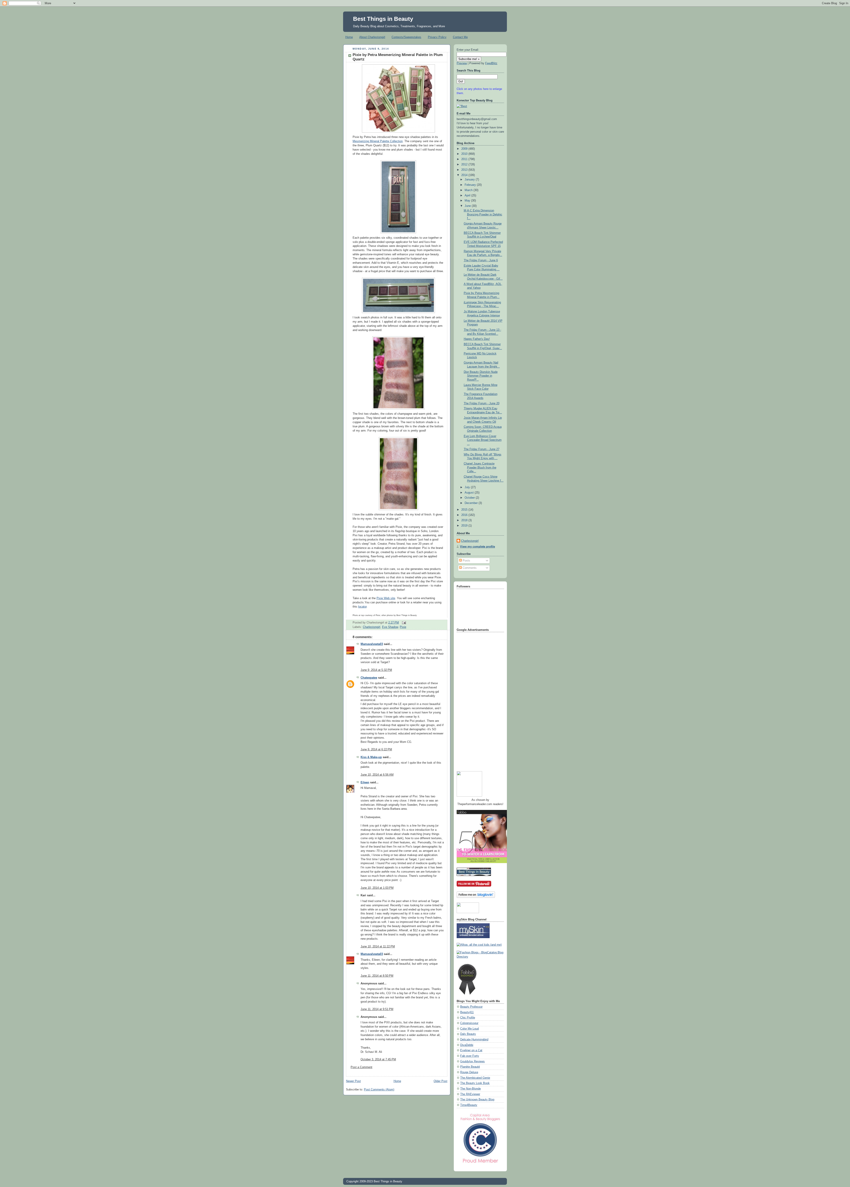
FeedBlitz (491, 63)
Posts (466, 560)
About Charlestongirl (372, 37)
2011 (464, 159)
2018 (464, 520)
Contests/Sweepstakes (406, 37)
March (469, 190)
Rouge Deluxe (469, 1072)
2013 (464, 169)
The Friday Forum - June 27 (481, 449)
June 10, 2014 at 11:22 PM (378, 946)
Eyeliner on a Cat (471, 1050)
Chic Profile (467, 1017)
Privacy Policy (437, 37)
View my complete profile (477, 546)
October (470, 497)
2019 (464, 525)
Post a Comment (361, 1067)
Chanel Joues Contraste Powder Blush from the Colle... (480, 467)
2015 (464, 509)
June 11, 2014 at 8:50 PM (377, 975)
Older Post (440, 1081)
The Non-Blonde (470, 1088)
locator (362, 606)
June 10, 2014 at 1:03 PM (377, 887)
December (472, 503)
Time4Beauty (468, 1105)
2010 (464, 153)
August (470, 492)
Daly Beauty (468, 1034)
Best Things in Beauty (383, 18)
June (468, 205)
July (468, 487)
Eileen (365, 782)
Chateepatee (369, 677)
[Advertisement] (474, 699)
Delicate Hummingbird (474, 1039)
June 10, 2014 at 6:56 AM (377, 774)
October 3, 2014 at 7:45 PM (378, 1059)
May (468, 200)
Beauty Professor (471, 1006)
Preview (462, 63)
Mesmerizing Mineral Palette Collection (378, 141)
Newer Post (353, 1081)
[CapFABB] (480, 1163)
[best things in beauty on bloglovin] (476, 896)
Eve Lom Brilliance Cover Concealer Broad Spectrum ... (483, 440)
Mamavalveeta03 (372, 644)
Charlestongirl (371, 627)
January (470, 179)
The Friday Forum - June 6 (481, 260)
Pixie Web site (386, 598)
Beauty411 (467, 1012)
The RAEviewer (470, 1094)
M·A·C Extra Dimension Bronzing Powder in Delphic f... (483, 214)
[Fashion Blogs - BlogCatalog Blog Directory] (480, 956)
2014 (464, 175)
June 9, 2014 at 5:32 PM (376, 670)
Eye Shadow (390, 627)
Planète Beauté (470, 1066)
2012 (464, 164)
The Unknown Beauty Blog (477, 1099)
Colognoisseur (469, 1023)
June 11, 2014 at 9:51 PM (377, 1009)
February (471, 184)
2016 (464, 515)
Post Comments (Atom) (379, 1089)
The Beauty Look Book (475, 1083)
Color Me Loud (469, 1028)
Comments (469, 567)
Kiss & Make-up (371, 757)
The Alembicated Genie (475, 1077)
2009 (464, 148)
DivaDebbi (466, 1045)
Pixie (403, 627)
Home (349, 37)
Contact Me (460, 37)
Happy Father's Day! (477, 339)
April (468, 195)
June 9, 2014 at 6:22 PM (376, 749)
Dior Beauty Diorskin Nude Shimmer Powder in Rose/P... (481, 375)
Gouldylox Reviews (472, 1061)
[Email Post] (403, 622)
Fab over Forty (469, 1055)
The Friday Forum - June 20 (481, 403)
